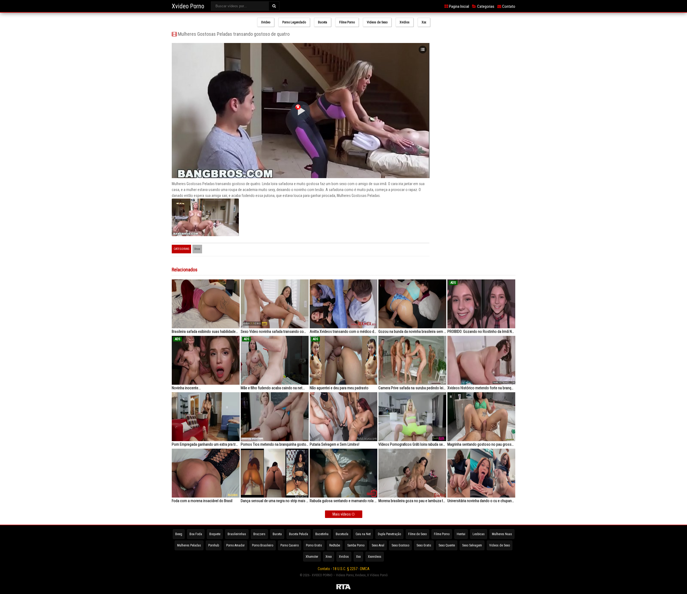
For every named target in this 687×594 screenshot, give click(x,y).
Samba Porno (355, 545)
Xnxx (197, 249)
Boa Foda (195, 534)
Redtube (334, 545)
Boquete (214, 534)
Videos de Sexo (377, 22)
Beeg (178, 534)
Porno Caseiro (289, 545)
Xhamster (312, 557)
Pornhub (213, 545)
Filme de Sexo (417, 534)
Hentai (461, 534)
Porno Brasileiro (262, 545)
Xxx (424, 22)
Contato (508, 6)
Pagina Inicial (458, 6)
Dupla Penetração (389, 534)
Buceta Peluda (298, 534)
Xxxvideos (374, 557)
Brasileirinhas (237, 534)
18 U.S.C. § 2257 (345, 569)
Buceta (322, 22)
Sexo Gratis (423, 545)
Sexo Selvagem (472, 545)
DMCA (365, 569)
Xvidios (405, 22)
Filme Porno (347, 22)
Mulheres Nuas (502, 534)
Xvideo (265, 22)
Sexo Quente (446, 545)
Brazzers (259, 534)
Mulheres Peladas (189, 545)
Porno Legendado (294, 22)
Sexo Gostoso (400, 545)
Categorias (485, 6)
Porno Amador (235, 545)
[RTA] (343, 587)
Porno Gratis (314, 545)
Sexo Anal (378, 545)
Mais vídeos (342, 514)
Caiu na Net (363, 534)
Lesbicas (479, 534)
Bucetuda (342, 534)
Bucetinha (321, 534)
